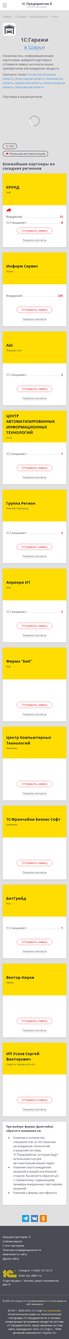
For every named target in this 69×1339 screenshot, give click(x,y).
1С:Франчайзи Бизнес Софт (33, 819)
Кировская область (28, 83)
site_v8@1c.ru (34, 1275)
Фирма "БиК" (19, 661)
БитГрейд (16, 898)
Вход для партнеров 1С (17, 1237)
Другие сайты (11, 1258)
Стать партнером (13, 1245)
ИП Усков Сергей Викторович (22, 1056)
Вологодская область (30, 79)
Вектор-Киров (20, 977)
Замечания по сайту (15, 1254)
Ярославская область (29, 87)
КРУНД (12, 187)
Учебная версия (12, 1241)
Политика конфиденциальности (22, 1250)
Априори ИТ (18, 582)
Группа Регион (20, 503)
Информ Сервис (22, 266)
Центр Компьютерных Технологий (28, 740)
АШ (9, 345)
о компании (52, 1310)
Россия (31, 74)
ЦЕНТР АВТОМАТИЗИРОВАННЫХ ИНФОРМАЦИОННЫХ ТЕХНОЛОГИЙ (30, 424)
